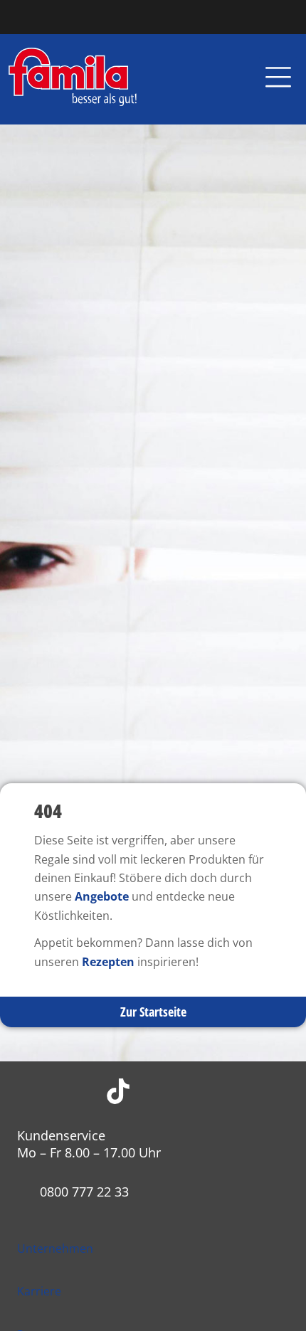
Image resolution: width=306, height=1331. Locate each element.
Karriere (39, 1291)
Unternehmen (55, 1248)
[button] (278, 79)
